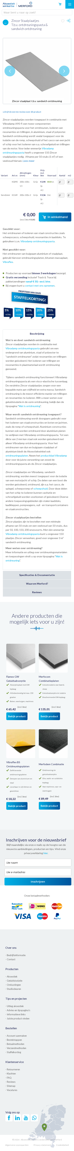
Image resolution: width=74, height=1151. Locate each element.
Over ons (11, 947)
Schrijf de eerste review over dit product (22, 111)
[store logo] (17, 4)
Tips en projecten (16, 998)
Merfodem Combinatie (51, 764)
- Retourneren (12, 1069)
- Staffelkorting (13, 1052)
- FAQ (8, 1077)
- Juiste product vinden (17, 1018)
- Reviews (10, 1081)
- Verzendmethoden (15, 1048)
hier (45, 853)
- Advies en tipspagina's (17, 1010)
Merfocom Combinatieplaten (49, 678)
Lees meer (28, 160)
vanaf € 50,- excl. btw (38, 281)
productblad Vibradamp (54, 455)
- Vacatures (11, 1090)
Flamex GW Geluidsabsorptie (16, 678)
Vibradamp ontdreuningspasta (37, 241)
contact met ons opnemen (40, 285)
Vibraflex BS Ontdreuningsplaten (17, 764)
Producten (11, 969)
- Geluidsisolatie (13, 980)
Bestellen (11, 1028)
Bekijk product (17, 716)
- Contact (10, 959)
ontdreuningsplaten (17, 455)
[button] (10, 71)
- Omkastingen (13, 984)
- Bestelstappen (13, 1039)
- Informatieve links (15, 1014)
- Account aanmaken (16, 1035)
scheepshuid (40, 488)
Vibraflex (8, 261)
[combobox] (37, 12)
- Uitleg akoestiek (14, 1006)
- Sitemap (10, 1085)
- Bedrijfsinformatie (15, 955)
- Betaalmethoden (14, 1044)
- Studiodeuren (13, 988)
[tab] (37, 333)
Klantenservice (14, 1061)
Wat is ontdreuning (29, 406)
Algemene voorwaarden (17, 1145)
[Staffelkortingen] (30, 320)
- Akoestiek (11, 976)
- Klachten (10, 1073)
